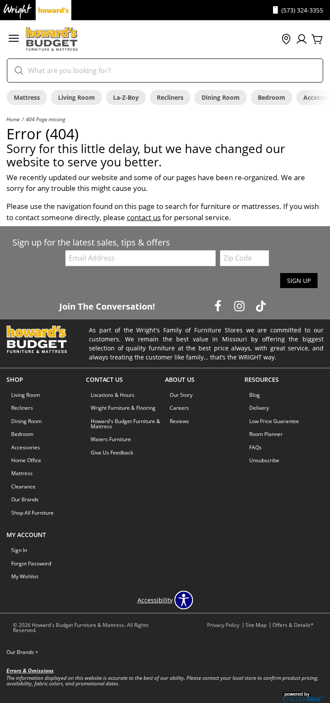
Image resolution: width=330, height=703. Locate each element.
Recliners (170, 97)
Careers (179, 407)
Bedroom (271, 97)
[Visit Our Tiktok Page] (261, 306)
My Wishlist (24, 576)
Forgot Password (31, 563)
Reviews (179, 421)
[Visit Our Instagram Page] (240, 306)
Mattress (27, 97)
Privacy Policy (223, 625)
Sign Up (299, 280)
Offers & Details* (293, 625)
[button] (14, 39)
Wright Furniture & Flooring (123, 407)
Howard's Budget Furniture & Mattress (125, 424)
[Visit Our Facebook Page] (218, 306)
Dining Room (221, 97)
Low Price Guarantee (274, 421)
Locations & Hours (112, 395)
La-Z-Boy (126, 97)
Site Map (255, 625)
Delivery (259, 407)
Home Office (26, 460)
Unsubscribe (264, 460)
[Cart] (317, 39)
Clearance (23, 486)
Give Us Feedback (112, 452)
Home (13, 119)
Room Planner (266, 434)
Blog (254, 395)
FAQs (255, 447)
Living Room (76, 97)
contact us (144, 217)
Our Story (181, 395)
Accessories (25, 447)
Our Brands (25, 499)
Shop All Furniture (32, 512)
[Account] (302, 39)
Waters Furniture (111, 439)
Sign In (19, 550)
